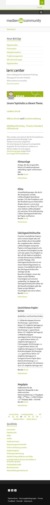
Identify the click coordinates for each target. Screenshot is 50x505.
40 (40, 414)
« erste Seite (14, 414)
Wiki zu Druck (13, 118)
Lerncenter (11, 429)
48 (37, 416)
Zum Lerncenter (13, 83)
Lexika (9, 438)
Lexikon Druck (13, 111)
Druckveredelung (32, 118)
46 (29, 416)
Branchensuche (13, 467)
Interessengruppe (13, 151)
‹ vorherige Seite (27, 414)
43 (17, 416)
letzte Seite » (32, 419)
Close (39, 7)
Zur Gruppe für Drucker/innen (18, 153)
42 (13, 416)
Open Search (41, 12)
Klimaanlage (24, 161)
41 (9, 416)
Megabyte (23, 384)
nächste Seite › (19, 419)
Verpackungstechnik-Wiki (16, 444)
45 (25, 416)
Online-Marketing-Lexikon (17, 447)
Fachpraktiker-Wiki (14, 464)
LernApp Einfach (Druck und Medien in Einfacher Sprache (21, 460)
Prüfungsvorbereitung (15, 453)
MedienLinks (12, 432)
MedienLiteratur (13, 441)
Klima (20, 188)
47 (33, 416)
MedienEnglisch (13, 450)
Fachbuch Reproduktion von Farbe (20, 456)
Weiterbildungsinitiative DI (17, 470)
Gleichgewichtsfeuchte (29, 232)
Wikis (9, 435)
